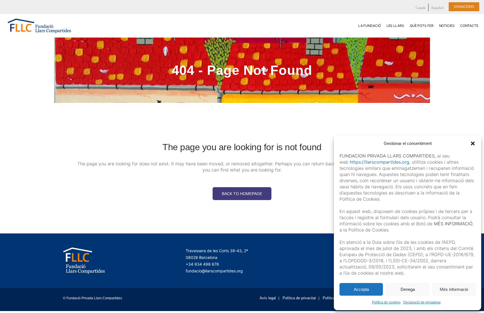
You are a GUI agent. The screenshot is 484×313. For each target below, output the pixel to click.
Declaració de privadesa (422, 302)
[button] (473, 143)
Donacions (464, 7)
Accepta (361, 289)
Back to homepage (242, 193)
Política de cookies (386, 302)
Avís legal (268, 298)
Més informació (454, 289)
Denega (408, 289)
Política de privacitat (299, 298)
